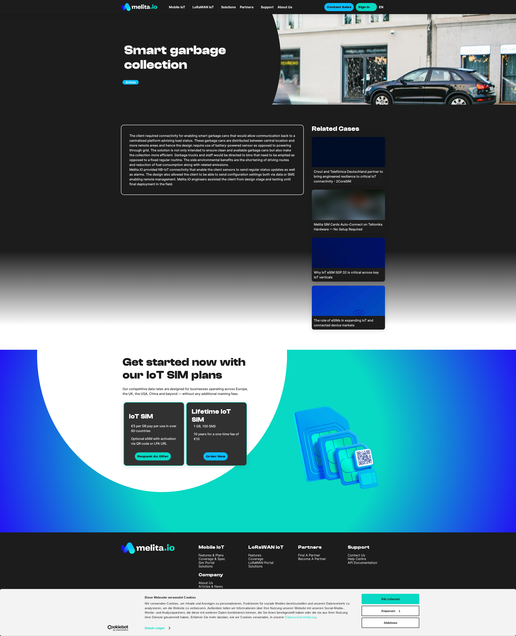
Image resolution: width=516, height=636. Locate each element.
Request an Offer (153, 456)
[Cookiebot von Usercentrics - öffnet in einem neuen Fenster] (118, 628)
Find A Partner (309, 555)
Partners (310, 547)
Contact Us (356, 555)
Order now (215, 456)
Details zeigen (155, 628)
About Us (285, 7)
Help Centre (357, 559)
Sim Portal (206, 563)
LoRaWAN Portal (261, 563)
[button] (387, 7)
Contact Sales (339, 7)
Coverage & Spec (212, 559)
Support (267, 7)
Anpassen (388, 611)
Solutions (228, 7)
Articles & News (211, 586)
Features (254, 555)
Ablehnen (390, 622)
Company (211, 575)
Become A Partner (312, 559)
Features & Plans (211, 555)
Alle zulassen (390, 599)
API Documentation (362, 563)
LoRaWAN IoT (266, 547)
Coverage (255, 559)
